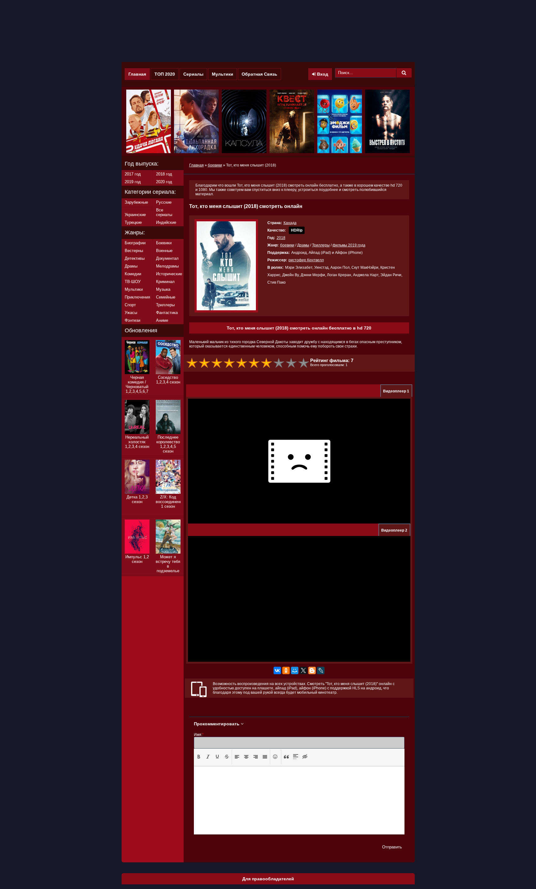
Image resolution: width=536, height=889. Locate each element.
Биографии (135, 243)
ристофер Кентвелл (306, 260)
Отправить (392, 847)
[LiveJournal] (320, 670)
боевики (287, 245)
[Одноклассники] (286, 670)
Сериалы (193, 74)
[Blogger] (312, 670)
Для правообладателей (268, 878)
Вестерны (134, 250)
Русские (164, 202)
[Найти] (404, 72)
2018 (281, 238)
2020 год (164, 181)
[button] (198, 757)
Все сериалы (164, 212)
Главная (137, 74)
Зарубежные (136, 202)
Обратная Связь (259, 74)
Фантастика (167, 312)
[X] (303, 670)
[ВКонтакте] (277, 670)
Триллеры (321, 245)
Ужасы (131, 312)
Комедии (133, 274)
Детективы (135, 258)
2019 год (133, 181)
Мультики (222, 74)
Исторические (169, 274)
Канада (290, 223)
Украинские (135, 214)
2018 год (164, 174)
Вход (322, 74)
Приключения (137, 297)
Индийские (166, 222)
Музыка (163, 289)
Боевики (164, 243)
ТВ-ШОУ (133, 281)
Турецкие (133, 222)
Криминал (165, 281)
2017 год (133, 174)
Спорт (130, 305)
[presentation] (199, 756)
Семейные (165, 297)
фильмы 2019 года (349, 245)
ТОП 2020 (164, 74)
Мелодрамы (167, 266)
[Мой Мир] (294, 670)
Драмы (303, 245)
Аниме (162, 320)
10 (304, 363)
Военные (164, 250)
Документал (167, 258)
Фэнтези (132, 320)
